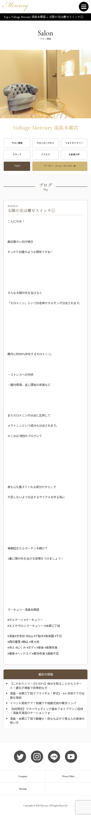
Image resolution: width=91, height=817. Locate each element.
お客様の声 (74, 154)
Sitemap (23, 788)
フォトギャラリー (74, 142)
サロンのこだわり (45, 142)
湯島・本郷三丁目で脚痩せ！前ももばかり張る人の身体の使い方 (47, 720)
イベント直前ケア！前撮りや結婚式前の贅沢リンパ (43, 703)
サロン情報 (17, 142)
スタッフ (17, 154)
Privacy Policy (68, 776)
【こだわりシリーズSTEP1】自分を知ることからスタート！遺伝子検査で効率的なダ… (46, 685)
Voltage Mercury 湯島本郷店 (28, 17)
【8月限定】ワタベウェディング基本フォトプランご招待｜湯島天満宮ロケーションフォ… (46, 711)
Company (22, 776)
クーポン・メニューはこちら (58, 165)
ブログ (17, 165)
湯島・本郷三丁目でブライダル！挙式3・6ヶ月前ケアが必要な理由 (47, 695)
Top (6, 17)
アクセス (45, 154)
